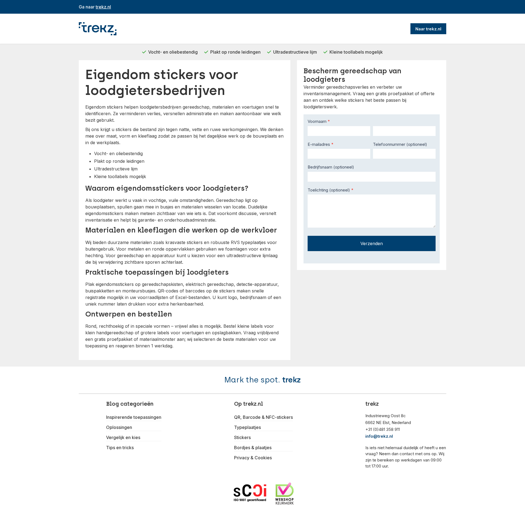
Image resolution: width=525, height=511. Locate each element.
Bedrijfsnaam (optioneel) (331, 167)
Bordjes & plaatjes (253, 447)
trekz (291, 379)
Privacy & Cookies (253, 457)
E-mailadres (321, 144)
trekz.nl (103, 7)
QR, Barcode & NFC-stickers (263, 417)
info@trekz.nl (379, 436)
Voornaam (319, 121)
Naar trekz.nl (428, 28)
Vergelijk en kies (123, 437)
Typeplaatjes (247, 427)
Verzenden (371, 243)
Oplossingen (119, 427)
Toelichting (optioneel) (331, 190)
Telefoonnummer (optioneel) (400, 144)
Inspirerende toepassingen (133, 417)
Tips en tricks (120, 447)
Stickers (242, 437)
